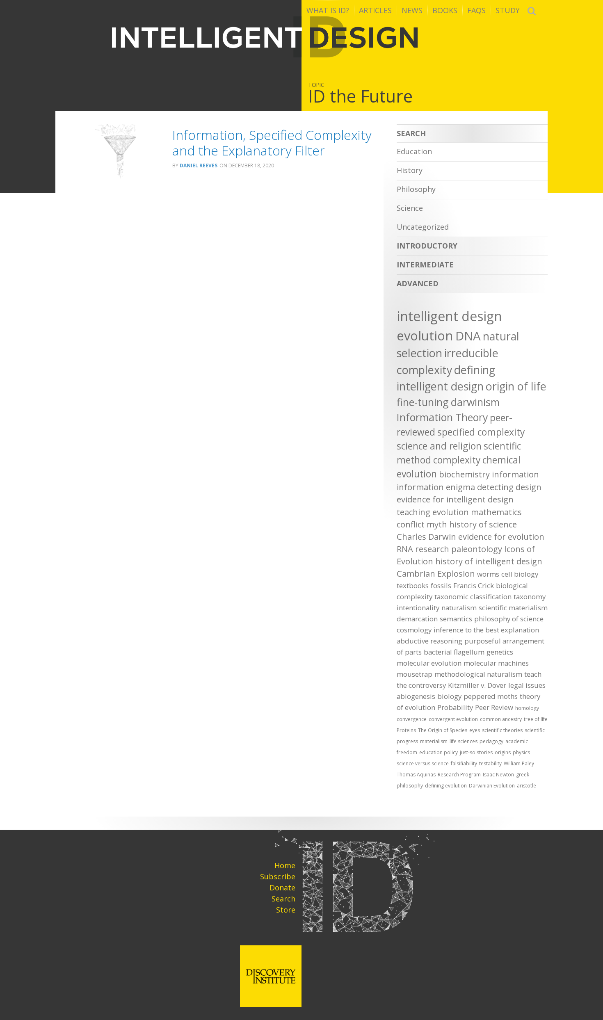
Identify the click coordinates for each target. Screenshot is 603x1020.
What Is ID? (327, 10)
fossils (441, 585)
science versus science (423, 763)
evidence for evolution (501, 536)
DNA (468, 335)
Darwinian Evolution (492, 785)
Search (526, 133)
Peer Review (494, 707)
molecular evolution (429, 663)
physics (521, 752)
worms (488, 574)
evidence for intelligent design (455, 499)
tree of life (536, 719)
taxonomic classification (473, 596)
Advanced (418, 283)
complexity (456, 460)
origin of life (516, 386)
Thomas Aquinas (416, 774)
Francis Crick (473, 585)
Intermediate (425, 264)
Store (285, 910)
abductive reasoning (429, 641)
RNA (405, 548)
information (515, 474)
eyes (474, 730)
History (410, 170)
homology (527, 708)
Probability (455, 707)
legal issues (527, 685)
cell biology (519, 574)
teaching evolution (433, 512)
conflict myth (422, 524)
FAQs (476, 10)
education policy (438, 752)
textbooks (413, 585)
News (412, 10)
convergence (412, 719)
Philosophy (416, 189)
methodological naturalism (478, 674)
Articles (375, 10)
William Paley (519, 763)
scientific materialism (513, 607)
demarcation (417, 618)
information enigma (436, 487)
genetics (500, 652)
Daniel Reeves (198, 165)
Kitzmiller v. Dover (477, 685)
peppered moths (491, 696)
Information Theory (442, 417)
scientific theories (502, 730)
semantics (456, 618)
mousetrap (414, 674)
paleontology (476, 548)
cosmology (414, 629)
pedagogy (491, 741)
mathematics (496, 512)
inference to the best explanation (486, 629)
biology (449, 696)
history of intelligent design (488, 561)
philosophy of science (509, 618)
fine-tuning (423, 402)
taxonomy (530, 596)
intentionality (418, 607)
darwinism (475, 402)
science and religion (439, 446)
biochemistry (464, 474)
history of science (483, 524)
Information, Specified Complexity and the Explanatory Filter (272, 142)
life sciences (463, 741)
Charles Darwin (426, 536)
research (432, 548)
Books (444, 10)
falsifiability (464, 763)
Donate (282, 887)
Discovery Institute (271, 976)
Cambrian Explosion (436, 573)
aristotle (526, 785)
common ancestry (501, 719)
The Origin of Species (442, 730)
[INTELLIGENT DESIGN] (301, 36)
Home (284, 865)
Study (508, 10)
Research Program (459, 774)
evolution (425, 335)
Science (410, 208)
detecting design (509, 487)
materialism (434, 741)
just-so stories (476, 752)
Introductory (427, 246)
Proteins (406, 730)
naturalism (459, 607)
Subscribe (277, 876)
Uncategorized (423, 227)
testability (490, 763)
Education (414, 151)
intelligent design (449, 316)
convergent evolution (453, 719)
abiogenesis (416, 696)
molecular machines (496, 663)
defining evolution (446, 785)
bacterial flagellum (454, 652)
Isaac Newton (498, 774)
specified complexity (481, 432)
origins (503, 752)
